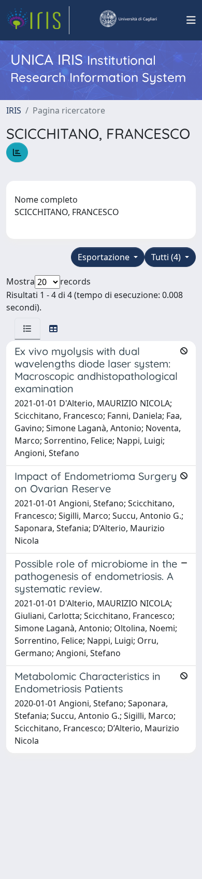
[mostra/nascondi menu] (191, 20)
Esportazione (105, 257)
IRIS (13, 110)
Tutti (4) (167, 257)
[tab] (27, 328)
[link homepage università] (128, 20)
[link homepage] (37, 20)
